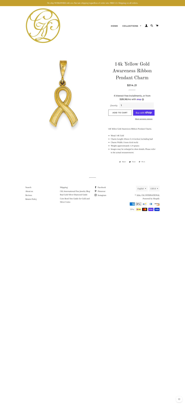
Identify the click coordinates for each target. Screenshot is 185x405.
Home (114, 26)
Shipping (64, 187)
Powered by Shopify (151, 198)
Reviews (28, 195)
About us (29, 191)
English (140, 188)
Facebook (101, 187)
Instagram (101, 195)
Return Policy (31, 199)
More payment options (143, 119)
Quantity (114, 105)
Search (28, 187)
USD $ (153, 188)
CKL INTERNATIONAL (150, 195)
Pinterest (101, 191)
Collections (130, 26)
